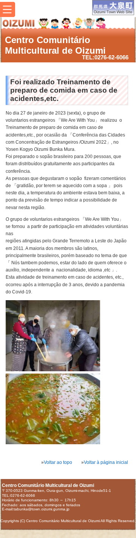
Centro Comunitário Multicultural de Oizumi (55, 45)
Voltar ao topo (58, 462)
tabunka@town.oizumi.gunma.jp (42, 509)
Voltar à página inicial (106, 462)
